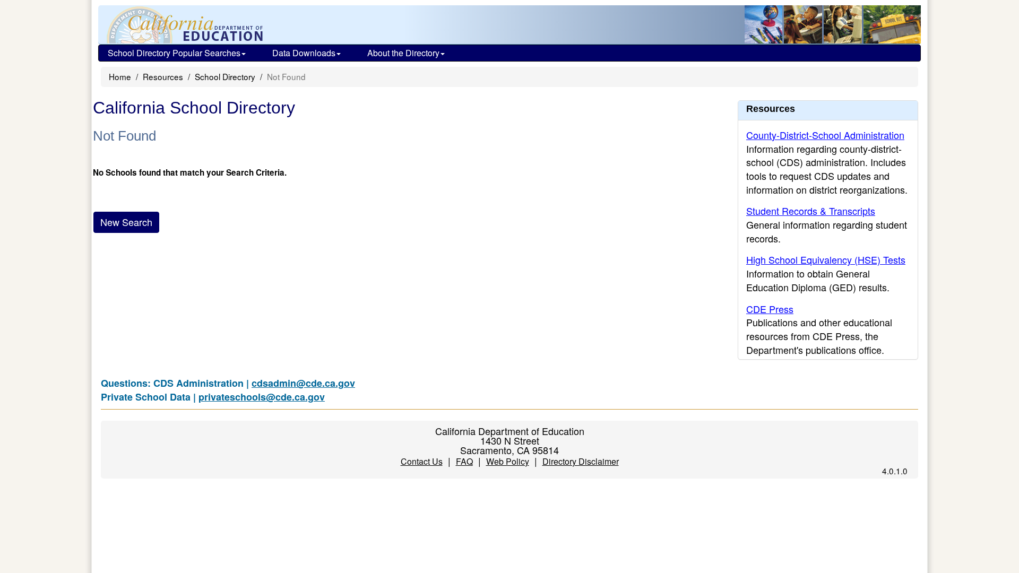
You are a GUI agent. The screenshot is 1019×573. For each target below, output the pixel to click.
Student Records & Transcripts (810, 211)
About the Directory (403, 53)
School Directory (225, 76)
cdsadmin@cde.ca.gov (303, 383)
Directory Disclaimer (580, 461)
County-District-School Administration (825, 135)
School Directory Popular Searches (174, 53)
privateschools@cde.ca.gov (261, 397)
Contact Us (422, 461)
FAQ (464, 461)
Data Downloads (303, 53)
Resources (163, 76)
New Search (126, 222)
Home (120, 76)
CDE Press (769, 309)
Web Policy (507, 461)
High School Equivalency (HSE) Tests (825, 259)
